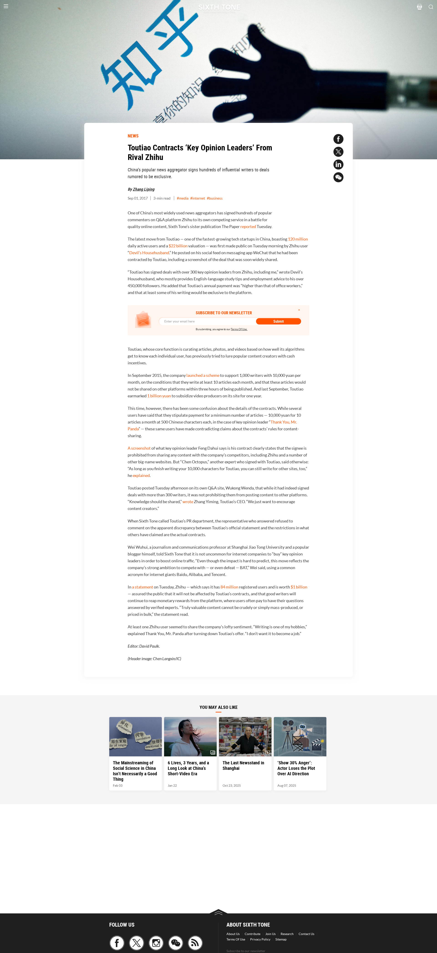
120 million (298, 239)
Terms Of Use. (239, 329)
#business (215, 198)
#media (182, 198)
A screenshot (139, 448)
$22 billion (178, 245)
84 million (229, 587)
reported (248, 226)
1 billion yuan (159, 395)
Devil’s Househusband (149, 252)
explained (141, 475)
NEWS (133, 136)
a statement (142, 587)
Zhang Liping (143, 189)
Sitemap (281, 939)
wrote (188, 501)
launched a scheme (202, 375)
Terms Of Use (235, 939)
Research (287, 934)
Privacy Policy (260, 939)
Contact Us (306, 934)
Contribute (252, 934)
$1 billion (299, 587)
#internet (197, 198)
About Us (233, 934)
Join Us (270, 934)
